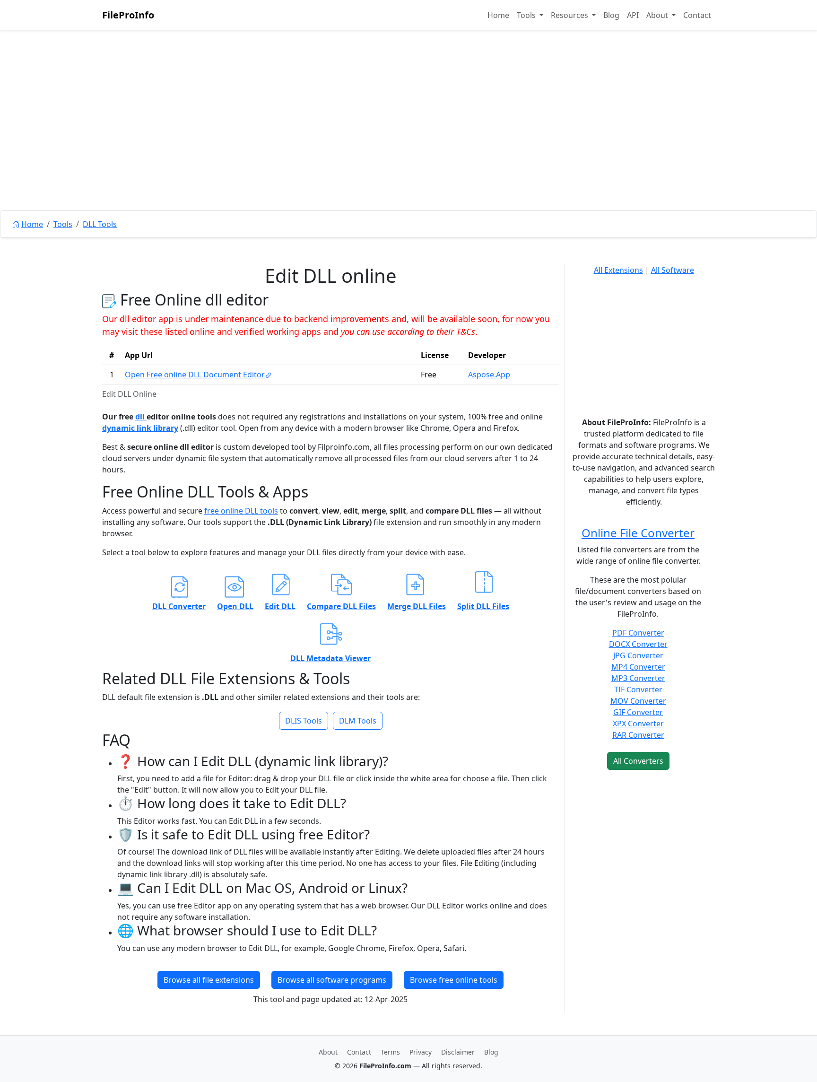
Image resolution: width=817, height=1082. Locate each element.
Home (498, 15)
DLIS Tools (303, 721)
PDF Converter (638, 633)
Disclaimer (458, 1051)
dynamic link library (140, 428)
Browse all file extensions (209, 980)
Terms (390, 1051)
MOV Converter (638, 701)
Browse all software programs (332, 980)
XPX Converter (638, 723)
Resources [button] (570, 15)
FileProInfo (128, 15)
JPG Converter (638, 655)
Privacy (420, 1051)
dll (141, 416)
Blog (611, 15)
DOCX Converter (638, 644)
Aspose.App (489, 374)
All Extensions (618, 270)
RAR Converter (638, 735)
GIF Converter (638, 712)
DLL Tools (100, 224)
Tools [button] (527, 15)
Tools (62, 224)
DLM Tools (357, 721)
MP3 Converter (638, 678)
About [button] (658, 15)
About (328, 1051)
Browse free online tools (453, 980)
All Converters (638, 761)
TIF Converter (638, 689)
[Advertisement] (408, 142)
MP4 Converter (638, 667)
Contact (697, 15)
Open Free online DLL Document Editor (195, 374)
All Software (672, 270)
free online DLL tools (241, 511)
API (633, 15)
